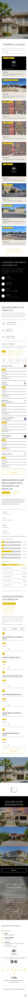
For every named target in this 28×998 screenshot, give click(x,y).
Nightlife (18, 354)
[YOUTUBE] (16, 970)
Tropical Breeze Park (8, 402)
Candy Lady (5, 400)
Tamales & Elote (6, 435)
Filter (6, 52)
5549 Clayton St (6, 437)
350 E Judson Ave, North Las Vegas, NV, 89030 (12, 640)
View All (14, 870)
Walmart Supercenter (8, 418)
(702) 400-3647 (8, 939)
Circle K (4, 382)
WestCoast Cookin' (7, 366)
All (4, 351)
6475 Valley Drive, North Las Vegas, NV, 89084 (12, 658)
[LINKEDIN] (12, 970)
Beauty (11, 354)
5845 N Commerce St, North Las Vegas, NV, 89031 (12, 716)
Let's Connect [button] (14, 911)
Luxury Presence (14, 982)
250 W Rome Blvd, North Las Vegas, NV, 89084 (12, 677)
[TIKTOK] (20, 970)
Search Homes (14, 250)
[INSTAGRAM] (7, 970)
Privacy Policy (20, 989)
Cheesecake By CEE (6, 454)
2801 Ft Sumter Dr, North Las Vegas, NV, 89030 (12, 736)
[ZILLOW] (24, 970)
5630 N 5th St (5, 384)
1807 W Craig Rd (6, 419)
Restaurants (11, 351)
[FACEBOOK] (3, 970)
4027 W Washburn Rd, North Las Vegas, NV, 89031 (13, 696)
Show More (14, 751)
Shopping (20, 351)
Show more (14, 472)
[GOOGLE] (14, 973)
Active (5, 354)
